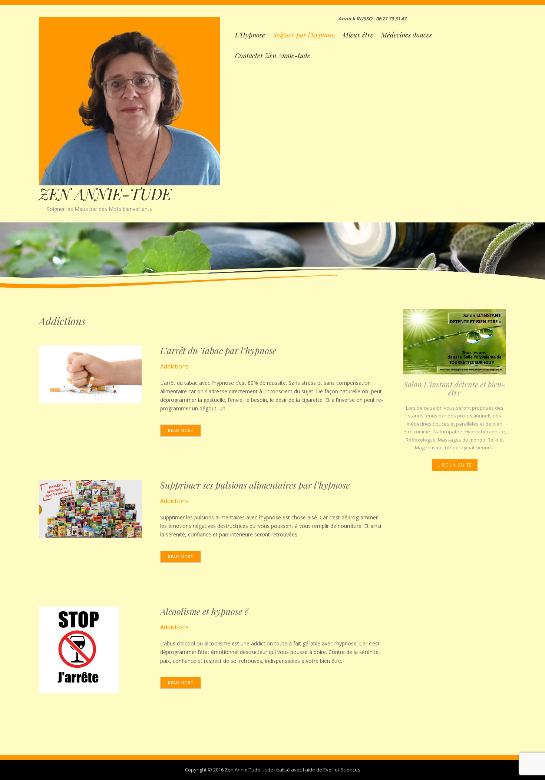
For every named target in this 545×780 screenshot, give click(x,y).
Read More (180, 430)
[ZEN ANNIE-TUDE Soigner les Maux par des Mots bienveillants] (129, 100)
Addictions (174, 366)
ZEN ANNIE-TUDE (105, 194)
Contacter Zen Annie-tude (272, 55)
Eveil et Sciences (341, 769)
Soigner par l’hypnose (304, 34)
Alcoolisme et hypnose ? (204, 611)
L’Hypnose (250, 34)
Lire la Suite (454, 465)
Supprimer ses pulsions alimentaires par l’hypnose (255, 485)
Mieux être (358, 34)
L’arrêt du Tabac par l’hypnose (218, 350)
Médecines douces (406, 34)
